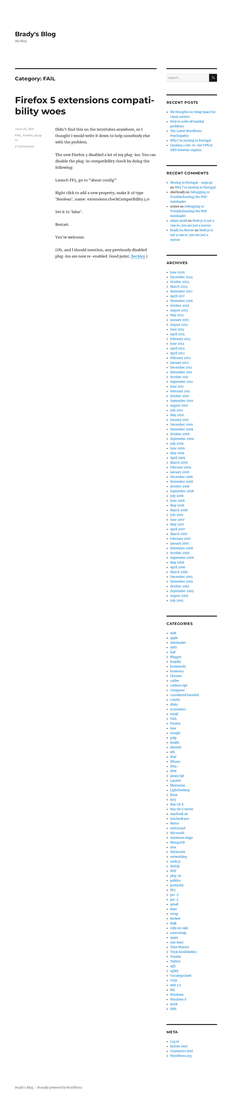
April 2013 (177, 348)
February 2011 (180, 391)
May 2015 (177, 315)
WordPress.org (181, 1056)
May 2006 (177, 562)
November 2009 (181, 429)
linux (174, 795)
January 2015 (179, 320)
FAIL (18, 135)
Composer (177, 690)
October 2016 (179, 306)
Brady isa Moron (182, 230)
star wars (177, 942)
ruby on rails (179, 928)
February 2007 (180, 539)
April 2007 (177, 529)
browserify (178, 666)
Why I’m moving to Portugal (190, 140)
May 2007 (177, 524)
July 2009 (177, 444)
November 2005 (181, 581)
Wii (172, 990)
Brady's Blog (35, 34)
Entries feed (178, 1046)
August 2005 (179, 596)
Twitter (175, 961)
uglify (174, 971)
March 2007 (179, 534)
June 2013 (177, 344)
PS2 (173, 890)
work (174, 1004)
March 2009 (179, 463)
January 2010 (179, 420)
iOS (172, 752)
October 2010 (179, 396)
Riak (173, 923)
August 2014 (179, 325)
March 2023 (178, 287)
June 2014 (177, 329)
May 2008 (177, 505)
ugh (173, 966)
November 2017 (181, 291)
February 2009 (180, 467)
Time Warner (179, 947)
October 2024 (179, 282)
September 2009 (182, 439)
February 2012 (180, 358)
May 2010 (177, 415)
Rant (173, 909)
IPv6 (173, 771)
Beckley (138, 256)
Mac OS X (177, 804)
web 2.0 (175, 985)
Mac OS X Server (181, 809)
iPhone (175, 762)
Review (175, 919)
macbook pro (179, 819)
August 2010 (179, 405)
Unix (173, 980)
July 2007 (177, 515)
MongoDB (177, 842)
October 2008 (179, 486)
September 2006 (182, 558)
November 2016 (181, 301)
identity (175, 747)
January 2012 (179, 363)
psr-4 (174, 900)
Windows (177, 995)
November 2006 (181, 548)
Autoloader (178, 643)
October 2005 (179, 586)
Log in (174, 1042)
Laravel (175, 781)
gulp (173, 738)
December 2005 (181, 577)
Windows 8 (178, 999)
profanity (177, 885)
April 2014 (177, 334)
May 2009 (177, 453)
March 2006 (179, 572)
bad (172, 652)
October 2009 (180, 434)
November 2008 (181, 482)
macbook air (179, 814)
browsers (177, 671)
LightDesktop (180, 790)
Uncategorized (180, 976)
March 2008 (179, 510)
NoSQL (175, 866)
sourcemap (178, 933)
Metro (174, 823)
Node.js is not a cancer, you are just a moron (191, 235)
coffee (174, 681)
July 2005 (177, 601)
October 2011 (179, 377)
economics (178, 709)
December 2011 (181, 367)
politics (175, 880)
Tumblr (175, 957)
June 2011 (177, 386)
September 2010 (181, 401)
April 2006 (177, 567)
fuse (173, 728)
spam (174, 938)
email (174, 714)
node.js (175, 861)
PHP (173, 871)
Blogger (175, 657)
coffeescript (178, 685)
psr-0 (174, 895)
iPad (173, 757)
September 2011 (181, 382)
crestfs (175, 700)
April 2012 (177, 353)
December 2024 (181, 277)
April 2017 (177, 296)
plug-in (175, 876)
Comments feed (181, 1051)
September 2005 (182, 591)
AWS (173, 647)
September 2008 (182, 491)
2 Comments (24, 146)
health (174, 743)
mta (173, 847)
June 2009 (177, 448)
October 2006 (180, 553)
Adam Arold (178, 221)
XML (173, 1009)
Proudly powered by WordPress (59, 1088)
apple (174, 638)
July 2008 (177, 496)
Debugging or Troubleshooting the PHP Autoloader (190, 197)
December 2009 (181, 425)
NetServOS (177, 852)
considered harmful (184, 695)
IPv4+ (174, 766)
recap (174, 914)
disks (174, 704)
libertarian (177, 785)
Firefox (28, 135)
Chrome (176, 676)
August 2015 (179, 310)
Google (175, 733)
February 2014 (180, 339)
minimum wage (181, 838)
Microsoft (177, 833)
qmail (174, 904)
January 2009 (179, 472)
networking (178, 857)
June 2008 (177, 501)
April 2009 (177, 458)
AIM (173, 633)
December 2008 (181, 477)
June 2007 (177, 520)
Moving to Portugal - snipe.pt (191, 183)
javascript (177, 776)
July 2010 (176, 410)
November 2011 (181, 372)
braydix (175, 662)
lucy (173, 800)
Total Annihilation (183, 952)
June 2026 (177, 272)
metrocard (177, 828)
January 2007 (179, 543)
